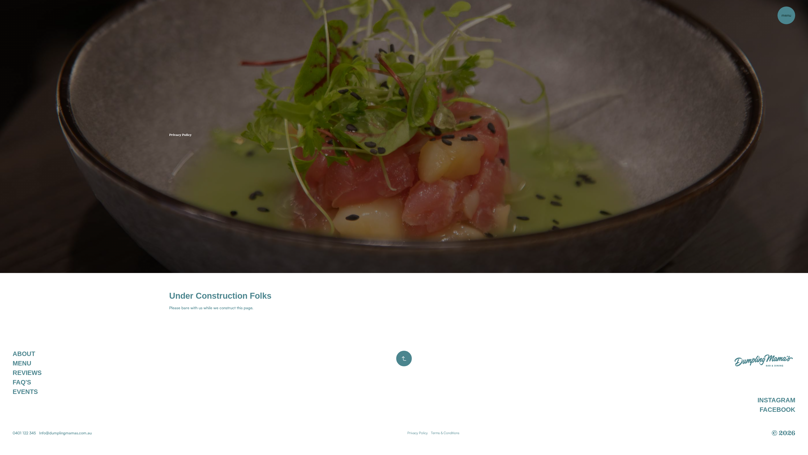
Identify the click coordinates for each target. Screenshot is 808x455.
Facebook (777, 410)
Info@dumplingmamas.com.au (65, 433)
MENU (22, 363)
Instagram (776, 400)
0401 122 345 (24, 433)
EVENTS (25, 392)
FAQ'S (22, 382)
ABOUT (24, 354)
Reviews (27, 373)
